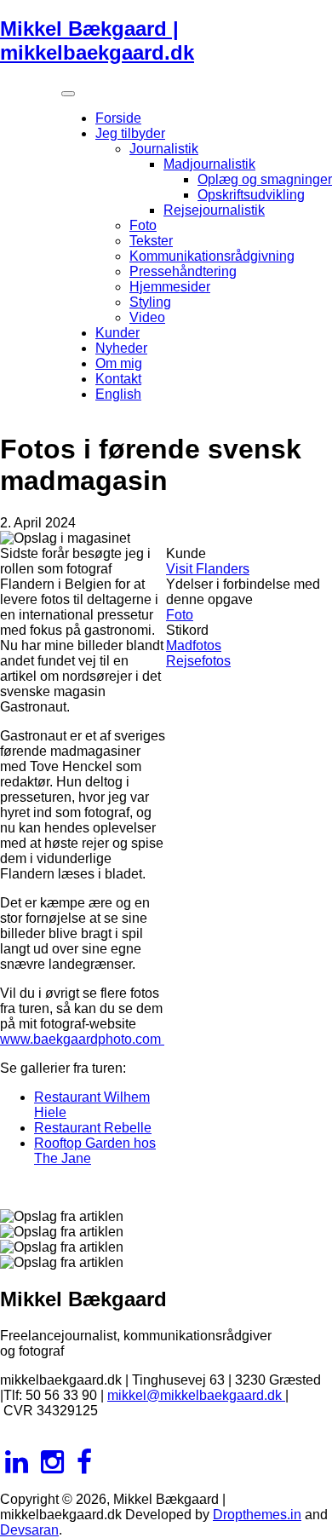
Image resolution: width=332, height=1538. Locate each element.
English (118, 394)
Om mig (118, 363)
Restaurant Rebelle (93, 1127)
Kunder (117, 332)
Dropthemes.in (257, 1514)
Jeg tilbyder (130, 133)
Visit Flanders (207, 569)
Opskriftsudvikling (251, 194)
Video (147, 317)
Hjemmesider (169, 286)
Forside (118, 118)
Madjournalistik (209, 164)
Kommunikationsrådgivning (212, 256)
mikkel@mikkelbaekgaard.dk (196, 1395)
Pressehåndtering (183, 271)
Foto (143, 225)
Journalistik (163, 148)
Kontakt (118, 379)
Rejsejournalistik (214, 210)
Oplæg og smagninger (264, 179)
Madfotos (193, 645)
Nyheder (121, 348)
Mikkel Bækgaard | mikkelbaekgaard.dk (97, 40)
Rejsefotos (198, 661)
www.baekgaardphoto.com (82, 1039)
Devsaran (29, 1530)
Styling (150, 302)
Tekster (151, 240)
